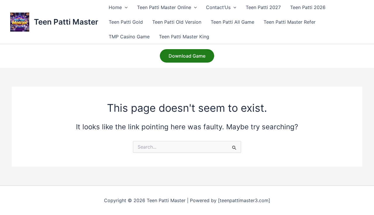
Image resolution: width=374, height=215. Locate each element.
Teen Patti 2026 (307, 7)
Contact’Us (218, 7)
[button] (125, 7)
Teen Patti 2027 (263, 7)
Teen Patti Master (66, 21)
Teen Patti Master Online (164, 7)
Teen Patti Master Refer (290, 22)
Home (115, 7)
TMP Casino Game (129, 36)
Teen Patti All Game (232, 22)
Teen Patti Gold (126, 22)
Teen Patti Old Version (176, 22)
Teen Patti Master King (184, 36)
